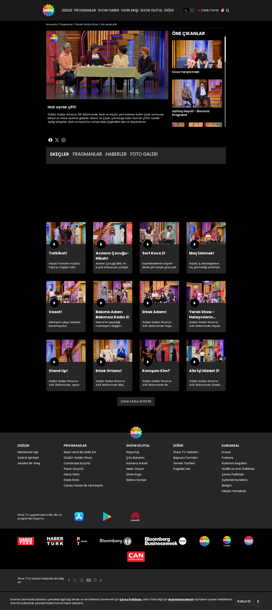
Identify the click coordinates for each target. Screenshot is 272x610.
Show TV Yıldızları (185, 452)
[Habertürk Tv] (55, 541)
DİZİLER (67, 10)
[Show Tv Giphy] (95, 580)
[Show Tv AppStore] (79, 516)
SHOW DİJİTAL (151, 10)
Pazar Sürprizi (73, 469)
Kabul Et (244, 601)
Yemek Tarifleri (184, 463)
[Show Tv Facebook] (69, 580)
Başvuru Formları (185, 458)
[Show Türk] (227, 541)
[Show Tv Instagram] (81, 580)
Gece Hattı (72, 474)
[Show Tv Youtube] (88, 580)
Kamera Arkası (137, 463)
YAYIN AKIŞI (129, 10)
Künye (226, 452)
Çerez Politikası (131, 599)
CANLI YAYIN (209, 10)
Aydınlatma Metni (181, 599)
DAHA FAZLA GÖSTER (136, 401)
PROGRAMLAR (85, 10)
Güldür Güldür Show (78, 458)
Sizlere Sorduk (136, 480)
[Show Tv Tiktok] (100, 580)
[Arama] (227, 10)
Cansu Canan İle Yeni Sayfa (83, 485)
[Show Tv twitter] (57, 140)
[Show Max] (249, 541)
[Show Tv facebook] (50, 140)
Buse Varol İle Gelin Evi (80, 452)
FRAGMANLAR (87, 154)
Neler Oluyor (135, 469)
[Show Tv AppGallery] (135, 516)
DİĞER (169, 10)
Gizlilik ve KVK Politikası (238, 469)
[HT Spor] (81, 541)
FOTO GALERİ (144, 154)
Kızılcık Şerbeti (28, 458)
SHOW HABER (108, 10)
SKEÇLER (59, 154)
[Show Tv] (48, 10)
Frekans (227, 458)
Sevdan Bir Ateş (29, 463)
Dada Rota (71, 480)
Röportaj (132, 452)
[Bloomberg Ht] (116, 541)
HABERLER (116, 154)
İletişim (227, 485)
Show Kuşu (133, 474)
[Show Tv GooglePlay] (107, 516)
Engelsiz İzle (181, 469)
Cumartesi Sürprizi (77, 463)
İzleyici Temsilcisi (234, 491)
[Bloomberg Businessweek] (165, 541)
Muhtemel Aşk (28, 452)
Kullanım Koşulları (234, 463)
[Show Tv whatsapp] (63, 140)
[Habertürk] (26, 541)
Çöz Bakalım (135, 458)
